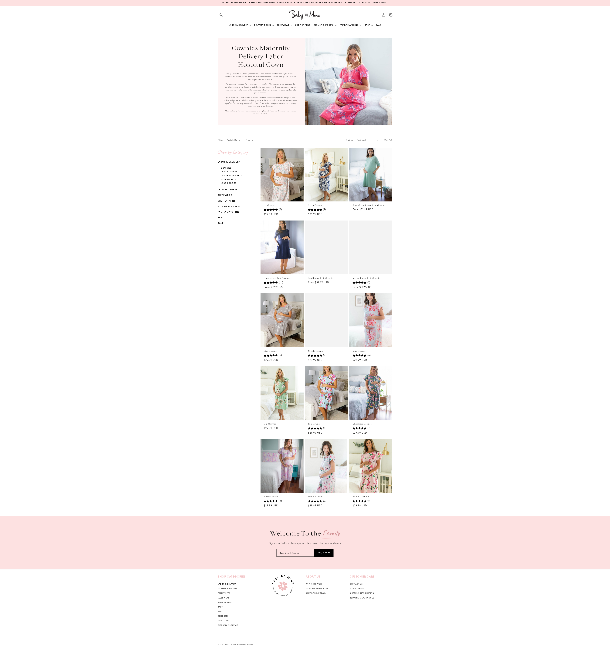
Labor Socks (228, 183)
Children (223, 616)
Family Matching (229, 212)
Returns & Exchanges (362, 598)
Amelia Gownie (360, 497)
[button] (221, 14)
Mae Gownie (359, 351)
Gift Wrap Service (228, 626)
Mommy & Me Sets (229, 207)
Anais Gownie (271, 497)
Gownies (226, 168)
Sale (221, 223)
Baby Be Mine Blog (316, 594)
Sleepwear (225, 195)
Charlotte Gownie (362, 424)
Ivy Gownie (269, 205)
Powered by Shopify (245, 644)
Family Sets (224, 594)
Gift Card (223, 621)
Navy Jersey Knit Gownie (277, 278)
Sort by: (349, 140)
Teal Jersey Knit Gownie (320, 278)
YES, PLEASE (324, 553)
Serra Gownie (315, 205)
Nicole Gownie (315, 351)
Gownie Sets (228, 180)
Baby (221, 218)
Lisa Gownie (270, 351)
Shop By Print (226, 201)
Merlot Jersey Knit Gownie (366, 278)
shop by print (225, 603)
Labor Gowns (229, 172)
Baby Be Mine (231, 644)
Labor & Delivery (229, 162)
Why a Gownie (314, 584)
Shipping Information (362, 594)
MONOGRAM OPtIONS (317, 589)
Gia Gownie (270, 424)
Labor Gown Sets (231, 176)
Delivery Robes (227, 190)
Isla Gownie (314, 424)
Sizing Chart (357, 589)
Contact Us (356, 584)
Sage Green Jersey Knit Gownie (368, 205)
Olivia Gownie (315, 497)
